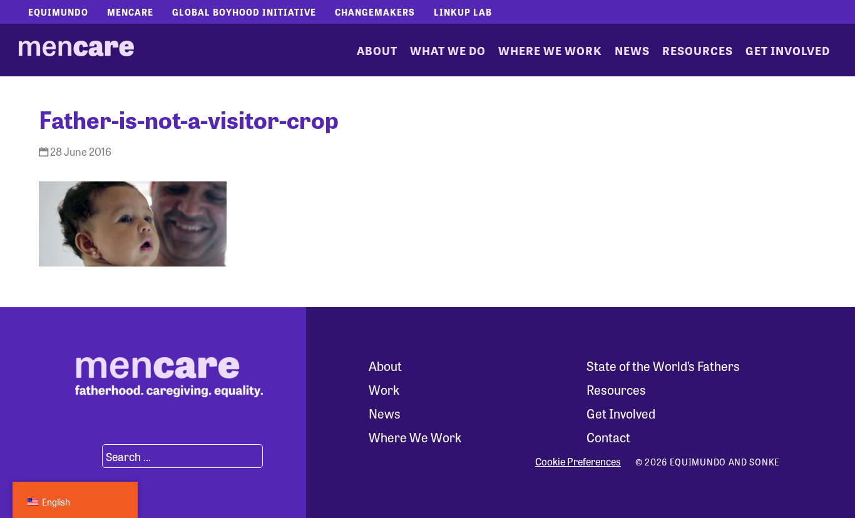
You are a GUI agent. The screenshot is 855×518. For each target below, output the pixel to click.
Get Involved (787, 50)
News (632, 50)
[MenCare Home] (76, 50)
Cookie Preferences (578, 461)
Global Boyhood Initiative (244, 12)
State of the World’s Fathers (663, 366)
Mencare (130, 12)
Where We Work (550, 50)
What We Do (448, 50)
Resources (697, 50)
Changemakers (375, 12)
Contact (608, 437)
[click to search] (87, 456)
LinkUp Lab (463, 12)
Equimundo (58, 12)
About (377, 50)
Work (384, 389)
